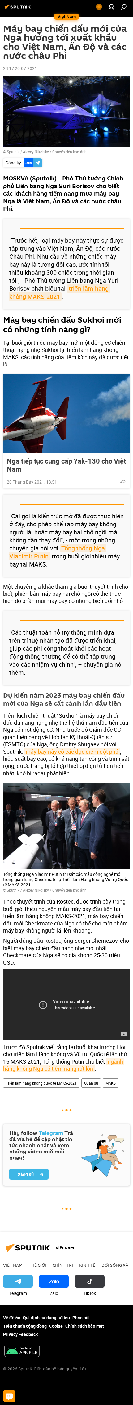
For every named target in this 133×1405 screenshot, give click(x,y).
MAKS (110, 1083)
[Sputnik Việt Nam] (18, 9)
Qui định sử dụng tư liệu (46, 1318)
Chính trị (63, 1265)
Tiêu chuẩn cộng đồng (25, 1326)
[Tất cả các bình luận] (9, 1396)
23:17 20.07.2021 (20, 68)
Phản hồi (81, 1318)
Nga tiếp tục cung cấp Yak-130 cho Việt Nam (66, 465)
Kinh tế (87, 1265)
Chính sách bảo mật (84, 1326)
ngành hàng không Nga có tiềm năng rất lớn (63, 1065)
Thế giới (37, 1265)
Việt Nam (13, 1265)
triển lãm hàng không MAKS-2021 (59, 292)
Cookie (56, 1326)
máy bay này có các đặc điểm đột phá (72, 751)
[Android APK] (22, 1351)
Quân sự (91, 1083)
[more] (123, 481)
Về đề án (11, 1318)
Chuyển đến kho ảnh (69, 151)
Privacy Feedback (20, 1334)
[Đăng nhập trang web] (111, 7)
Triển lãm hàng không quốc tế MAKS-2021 (41, 1083)
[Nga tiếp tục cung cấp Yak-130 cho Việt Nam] (66, 413)
